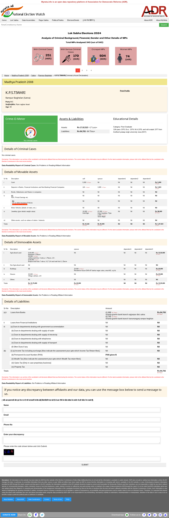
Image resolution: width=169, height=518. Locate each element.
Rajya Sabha (43, 20)
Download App (118, 515)
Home (4, 20)
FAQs (67, 499)
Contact (46, 499)
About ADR (148, 20)
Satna (33, 75)
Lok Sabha (14, 20)
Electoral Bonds (73, 20)
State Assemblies (28, 20)
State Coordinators (34, 499)
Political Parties (58, 20)
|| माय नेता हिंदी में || (89, 20)
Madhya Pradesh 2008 (20, 75)
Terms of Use (58, 499)
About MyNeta (161, 20)
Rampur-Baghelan (45, 75)
